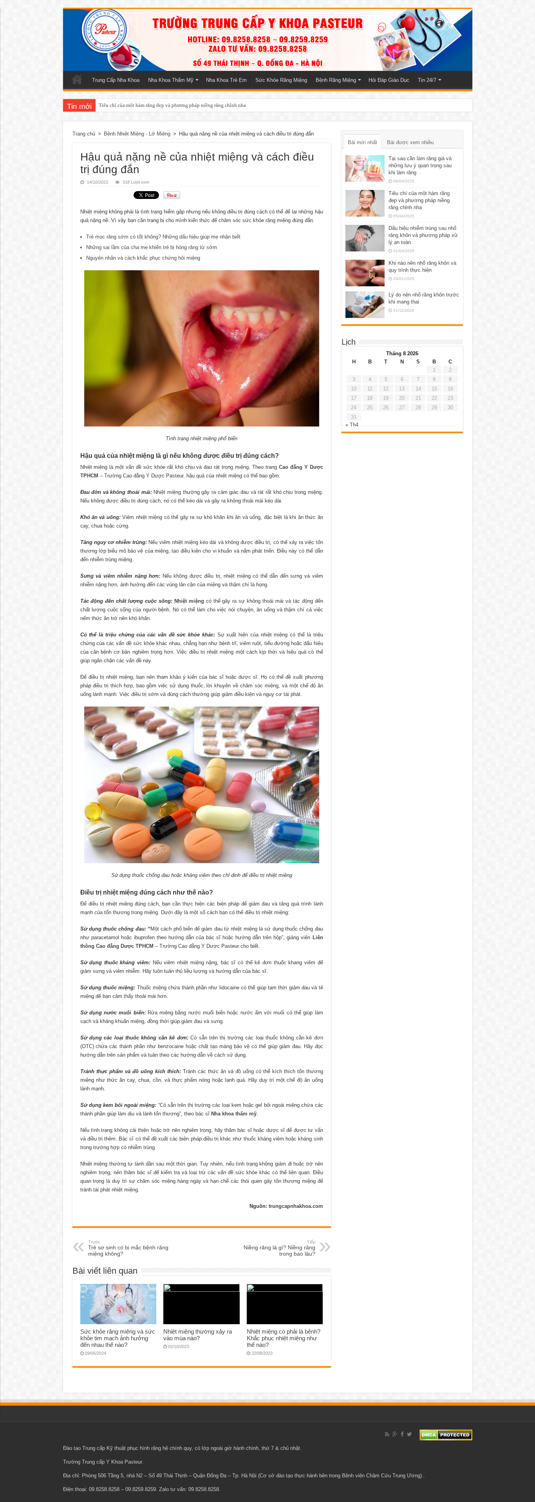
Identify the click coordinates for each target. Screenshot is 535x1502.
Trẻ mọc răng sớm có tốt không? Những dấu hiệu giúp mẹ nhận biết (163, 237)
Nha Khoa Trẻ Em (226, 80)
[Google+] (395, 1434)
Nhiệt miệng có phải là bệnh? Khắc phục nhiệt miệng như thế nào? (283, 1338)
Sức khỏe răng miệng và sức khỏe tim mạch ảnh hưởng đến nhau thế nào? (117, 1338)
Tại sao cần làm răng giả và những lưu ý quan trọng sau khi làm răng (420, 165)
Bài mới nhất (362, 142)
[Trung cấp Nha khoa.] (267, 40)
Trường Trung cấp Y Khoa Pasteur (102, 1462)
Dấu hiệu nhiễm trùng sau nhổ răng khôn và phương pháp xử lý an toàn (423, 235)
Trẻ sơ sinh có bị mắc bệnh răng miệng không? (128, 1248)
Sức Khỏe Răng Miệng (281, 80)
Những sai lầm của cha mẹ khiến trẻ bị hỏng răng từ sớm (151, 247)
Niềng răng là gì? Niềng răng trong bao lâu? (279, 1248)
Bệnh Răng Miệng (336, 80)
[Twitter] (409, 1434)
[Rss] (387, 1434)
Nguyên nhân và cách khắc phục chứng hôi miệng (143, 258)
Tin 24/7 (427, 80)
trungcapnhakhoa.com (296, 1206)
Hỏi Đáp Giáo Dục (389, 80)
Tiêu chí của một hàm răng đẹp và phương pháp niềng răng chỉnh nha (172, 105)
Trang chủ (77, 79)
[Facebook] (402, 1434)
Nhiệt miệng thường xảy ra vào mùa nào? (197, 1334)
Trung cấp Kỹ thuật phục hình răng (121, 1448)
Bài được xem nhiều (410, 142)
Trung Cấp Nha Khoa (115, 80)
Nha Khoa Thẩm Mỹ (170, 80)
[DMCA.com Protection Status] (445, 1434)
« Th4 (351, 425)
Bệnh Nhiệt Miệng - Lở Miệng (137, 134)
